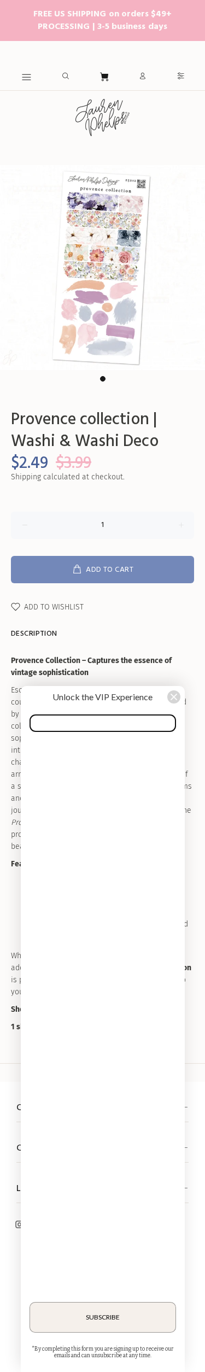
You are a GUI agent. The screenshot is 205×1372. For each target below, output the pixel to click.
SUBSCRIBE (103, 1317)
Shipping (26, 477)
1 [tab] (103, 379)
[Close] (173, 696)
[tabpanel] (102, 267)
